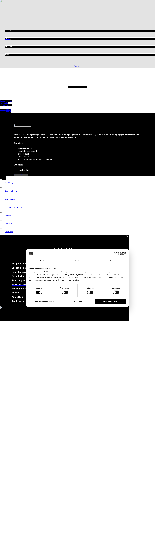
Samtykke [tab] (43, 261)
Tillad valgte (77, 301)
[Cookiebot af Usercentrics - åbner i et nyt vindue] (116, 253)
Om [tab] (111, 261)
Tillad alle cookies (110, 301)
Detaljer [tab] (77, 261)
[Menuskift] (1, 179)
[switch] (65, 292)
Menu (77, 66)
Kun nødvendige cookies (45, 301)
